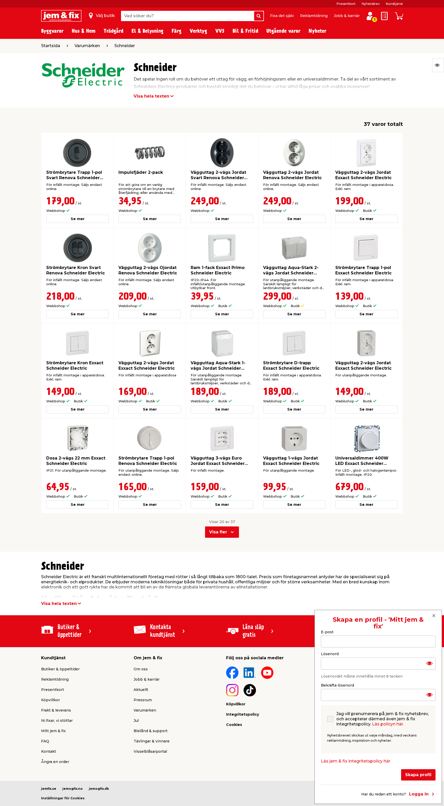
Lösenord (330, 654)
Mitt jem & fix (53, 731)
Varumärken (145, 710)
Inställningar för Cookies (63, 798)
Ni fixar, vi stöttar (57, 720)
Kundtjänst (394, 3)
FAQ (45, 741)
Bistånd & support (151, 731)
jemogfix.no (72, 788)
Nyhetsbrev (371, 3)
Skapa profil (418, 774)
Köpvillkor (50, 700)
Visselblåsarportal (150, 751)
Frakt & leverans (56, 710)
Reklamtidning (314, 15)
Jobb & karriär (347, 15)
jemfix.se (48, 788)
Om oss (141, 669)
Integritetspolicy (242, 714)
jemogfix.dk (99, 788)
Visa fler (218, 532)
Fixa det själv (282, 15)
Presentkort (346, 3)
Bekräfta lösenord (337, 685)
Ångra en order (55, 761)
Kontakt (48, 751)
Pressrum (143, 700)
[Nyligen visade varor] (438, 65)
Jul (136, 720)
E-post (327, 632)
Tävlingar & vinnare (152, 741)
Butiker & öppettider (60, 669)
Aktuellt (141, 689)
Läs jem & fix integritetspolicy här (355, 761)
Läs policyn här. (388, 724)
